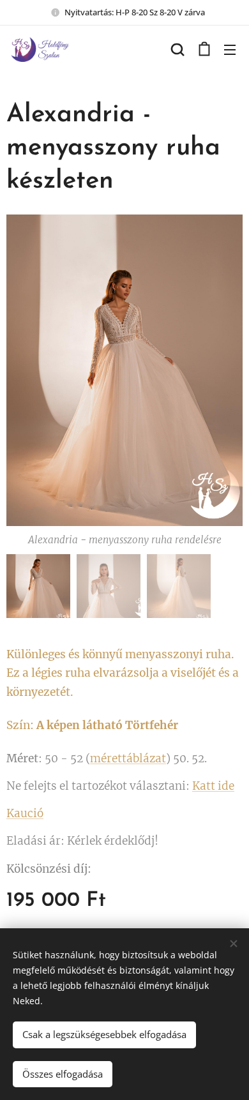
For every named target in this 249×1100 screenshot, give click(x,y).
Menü (230, 49)
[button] (177, 49)
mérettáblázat (128, 758)
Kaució (24, 813)
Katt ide (213, 786)
